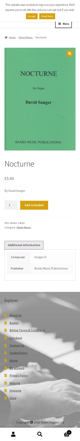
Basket (14, 323)
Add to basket (34, 205)
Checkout (16, 338)
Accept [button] (31, 16)
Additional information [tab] (24, 245)
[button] (70, 53)
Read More (47, 16)
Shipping (15, 391)
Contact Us (17, 345)
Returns (15, 383)
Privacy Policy (19, 375)
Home (12, 37)
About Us (16, 315)
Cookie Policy (18, 353)
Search (40, 434)
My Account (13, 434)
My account (17, 368)
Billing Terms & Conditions (27, 330)
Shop (13, 398)
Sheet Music (26, 37)
